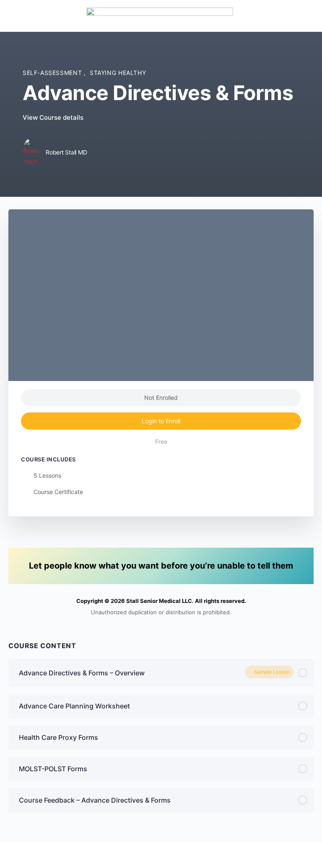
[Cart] (306, 15)
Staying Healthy (118, 72)
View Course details (54, 117)
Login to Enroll (161, 421)
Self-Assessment (53, 72)
